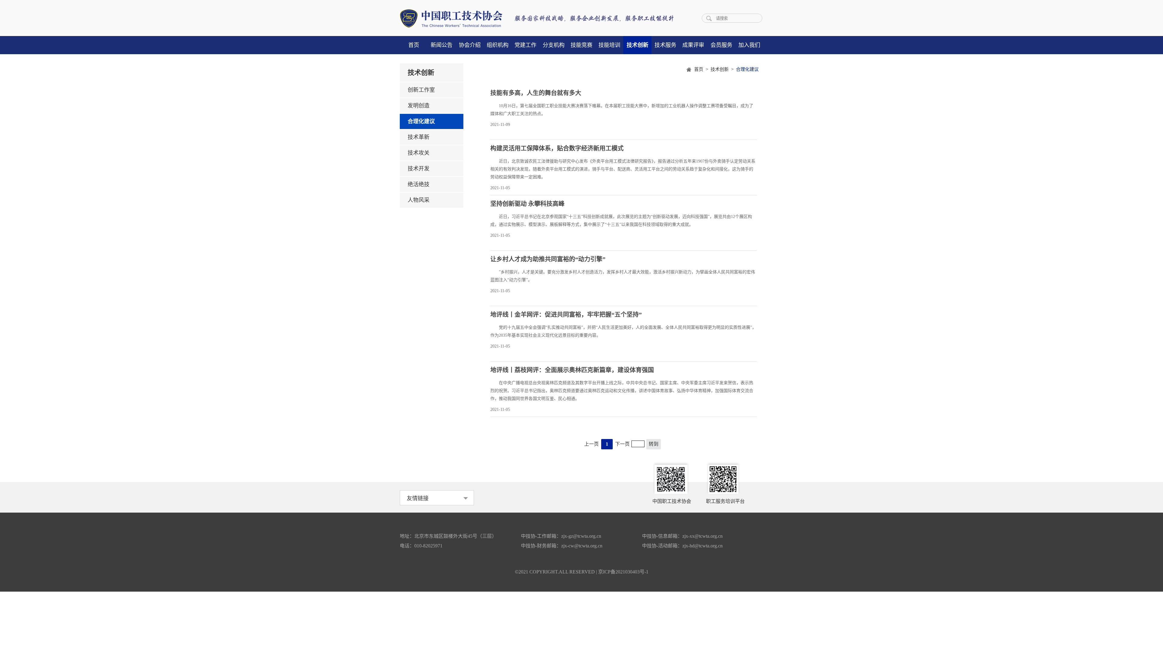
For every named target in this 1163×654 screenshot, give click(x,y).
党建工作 (525, 45)
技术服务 (665, 45)
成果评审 (693, 45)
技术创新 (637, 45)
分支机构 (554, 45)
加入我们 (749, 45)
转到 (653, 444)
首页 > (702, 69)
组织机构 (498, 45)
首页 (413, 45)
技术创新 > (723, 69)
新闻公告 (441, 45)
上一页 (591, 444)
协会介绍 (470, 45)
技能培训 (609, 45)
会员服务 (721, 45)
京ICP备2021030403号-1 (623, 571)
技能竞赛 (581, 45)
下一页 (622, 444)
